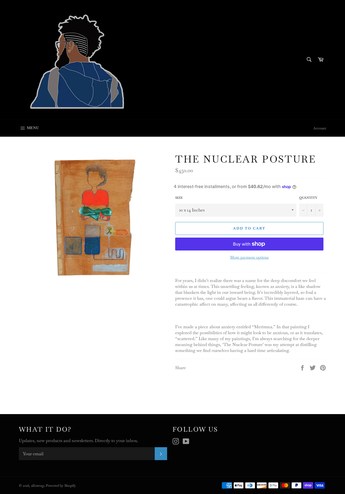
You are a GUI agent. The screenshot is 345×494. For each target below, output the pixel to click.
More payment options (249, 257)
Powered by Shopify (61, 485)
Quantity (308, 198)
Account (319, 128)
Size (179, 198)
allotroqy (37, 485)
